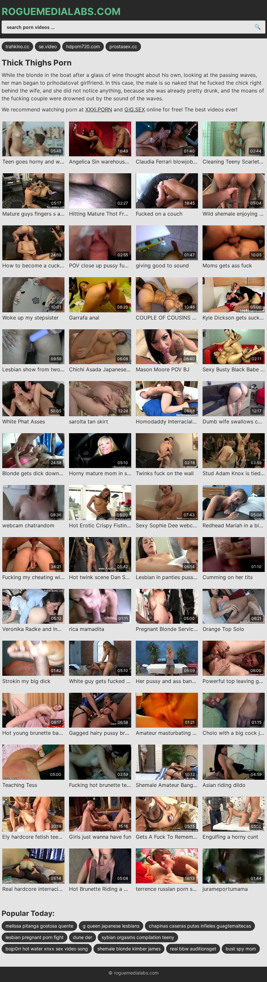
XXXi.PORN (98, 109)
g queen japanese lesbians (111, 926)
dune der (82, 937)
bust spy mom (241, 948)
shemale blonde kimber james (129, 948)
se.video (48, 46)
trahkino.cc (17, 46)
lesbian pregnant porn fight (34, 937)
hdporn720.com (83, 46)
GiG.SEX (134, 109)
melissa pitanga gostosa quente (39, 926)
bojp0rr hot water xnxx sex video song (47, 948)
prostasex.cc (123, 46)
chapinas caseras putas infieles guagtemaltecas (200, 926)
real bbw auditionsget (193, 948)
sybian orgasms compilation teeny (138, 937)
